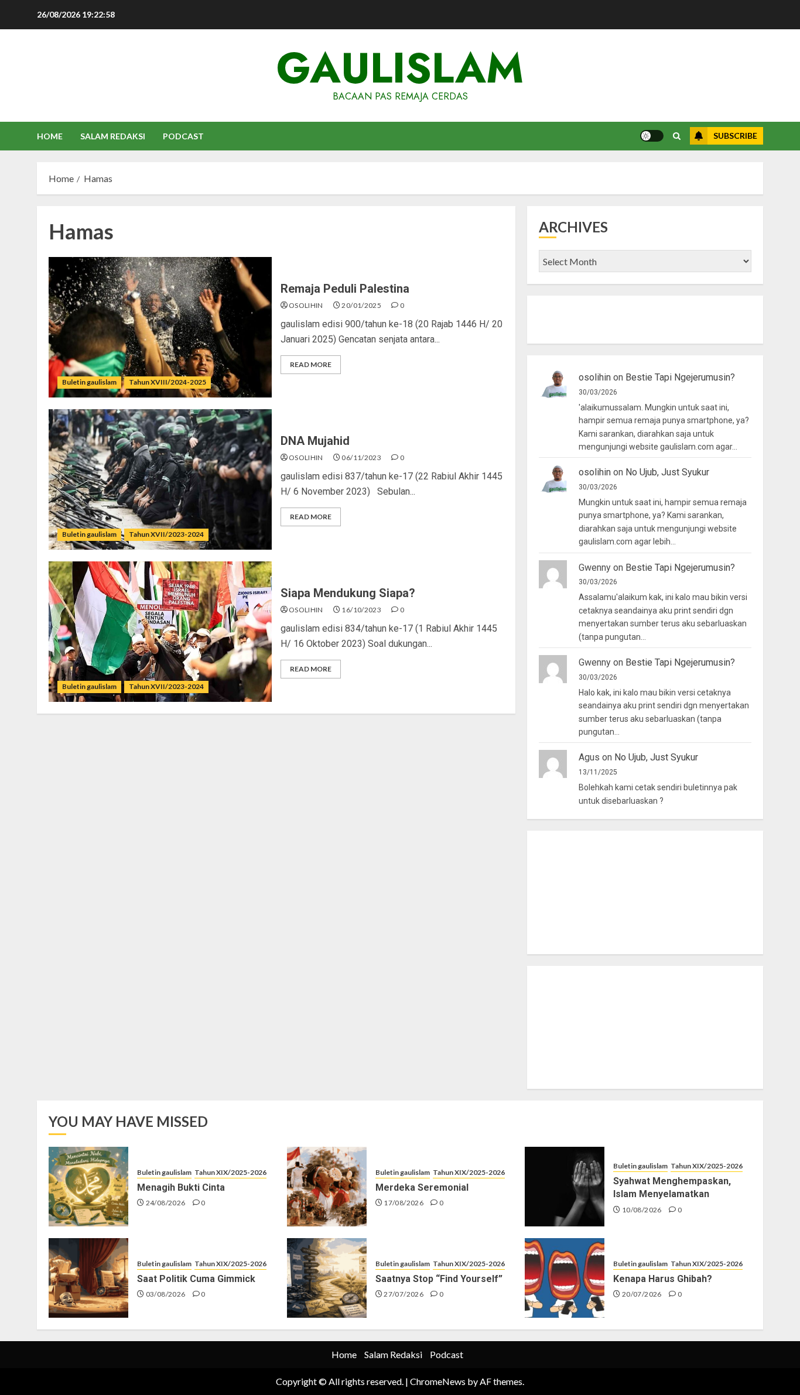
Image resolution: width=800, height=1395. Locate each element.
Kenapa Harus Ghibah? (662, 1278)
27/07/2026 (403, 1294)
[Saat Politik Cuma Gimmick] (88, 1278)
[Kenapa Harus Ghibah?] (564, 1278)
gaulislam (400, 67)
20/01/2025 (361, 305)
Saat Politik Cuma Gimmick (196, 1278)
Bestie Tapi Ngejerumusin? (680, 377)
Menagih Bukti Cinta (181, 1187)
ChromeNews (438, 1381)
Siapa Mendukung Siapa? (348, 593)
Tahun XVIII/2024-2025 (167, 382)
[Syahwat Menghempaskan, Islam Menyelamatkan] (564, 1186)
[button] (676, 136)
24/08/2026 (166, 1202)
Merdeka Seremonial (422, 1187)
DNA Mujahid (315, 441)
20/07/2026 (642, 1294)
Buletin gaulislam (89, 382)
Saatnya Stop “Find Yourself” (438, 1278)
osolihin (306, 305)
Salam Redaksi (112, 136)
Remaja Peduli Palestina (345, 289)
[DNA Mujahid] (160, 479)
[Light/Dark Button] (652, 136)
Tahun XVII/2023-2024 (166, 534)
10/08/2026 (642, 1209)
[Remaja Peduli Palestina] (160, 327)
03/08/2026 (166, 1294)
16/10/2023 (361, 609)
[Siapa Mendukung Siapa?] (160, 631)
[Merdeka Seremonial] (327, 1186)
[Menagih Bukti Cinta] (88, 1186)
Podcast (183, 136)
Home (50, 136)
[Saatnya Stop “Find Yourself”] (327, 1278)
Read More (310, 364)
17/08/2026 (403, 1202)
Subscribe (735, 135)
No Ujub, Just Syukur (667, 472)
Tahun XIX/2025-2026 (230, 1172)
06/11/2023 (361, 457)
